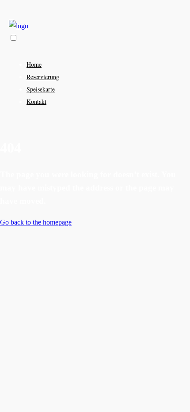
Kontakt (36, 101)
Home (34, 64)
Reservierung (43, 76)
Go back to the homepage (36, 222)
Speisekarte (41, 89)
